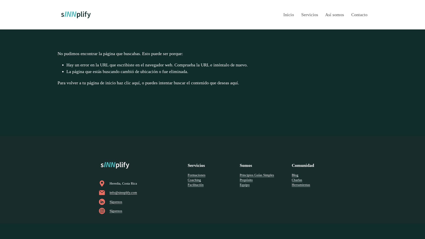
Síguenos (116, 202)
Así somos (334, 14)
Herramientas (301, 185)
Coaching (194, 180)
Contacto (359, 14)
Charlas (297, 180)
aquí (234, 82)
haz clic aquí (128, 82)
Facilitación (196, 185)
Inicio (288, 14)
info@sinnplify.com (123, 192)
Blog (295, 175)
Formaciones (196, 175)
